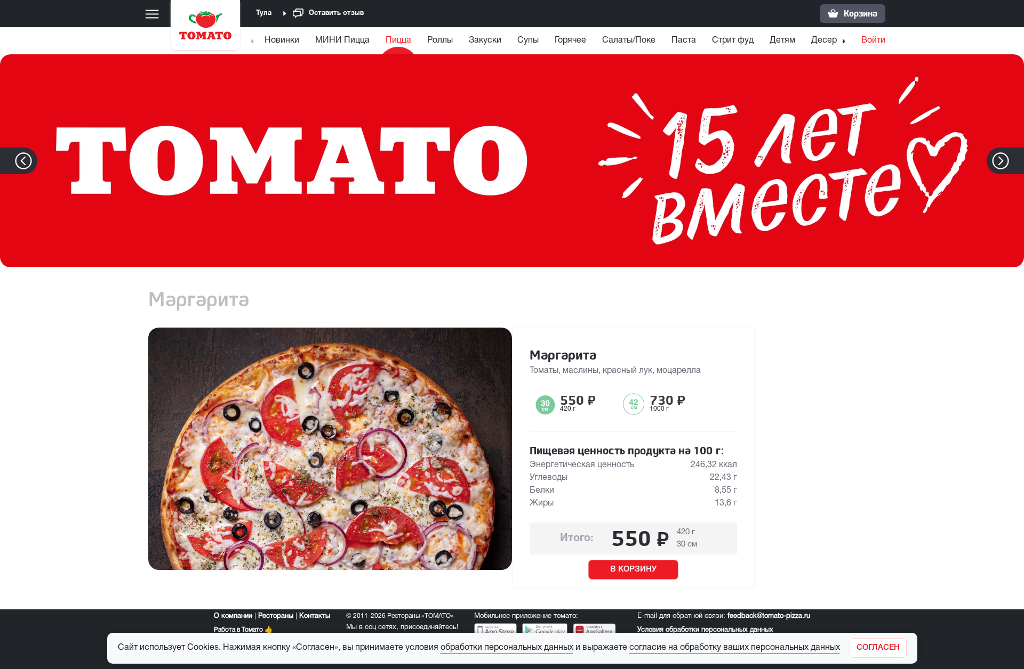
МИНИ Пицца (342, 40)
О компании (233, 616)
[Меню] (152, 13)
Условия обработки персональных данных (705, 630)
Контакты (314, 616)
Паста (683, 40)
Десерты (828, 40)
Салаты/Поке (628, 40)
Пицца (398, 40)
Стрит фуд (733, 40)
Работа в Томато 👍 (243, 630)
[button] (1017, 161)
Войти (873, 40)
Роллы (440, 40)
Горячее (570, 40)
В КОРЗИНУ (633, 569)
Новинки (282, 40)
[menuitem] (283, 42)
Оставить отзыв (336, 13)
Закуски (485, 40)
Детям (782, 40)
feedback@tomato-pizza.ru (768, 616)
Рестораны (275, 616)
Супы (528, 40)
